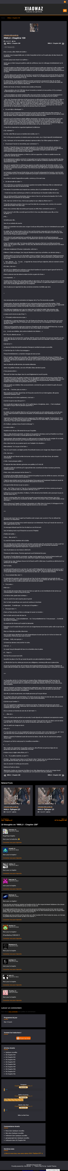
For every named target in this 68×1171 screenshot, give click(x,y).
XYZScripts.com (42, 1170)
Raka (14, 41)
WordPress (27, 1166)
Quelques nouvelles (11, 1052)
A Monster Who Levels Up (11, 35)
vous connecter (13, 1011)
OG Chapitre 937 (10, 1071)
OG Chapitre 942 (10, 1059)
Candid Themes (51, 1166)
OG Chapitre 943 (10, 1057)
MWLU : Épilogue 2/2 (12, 809)
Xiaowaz (34, 8)
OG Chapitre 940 (10, 1064)
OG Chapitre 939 (10, 1066)
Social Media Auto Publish (27, 1170)
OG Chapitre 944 (10, 1055)
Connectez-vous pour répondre (12, 842)
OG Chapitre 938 (10, 1069)
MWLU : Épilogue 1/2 (46, 809)
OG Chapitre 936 (10, 1074)
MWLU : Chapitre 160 (54, 43)
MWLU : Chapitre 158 (13, 43)
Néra (7, 1133)
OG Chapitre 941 (10, 1062)
